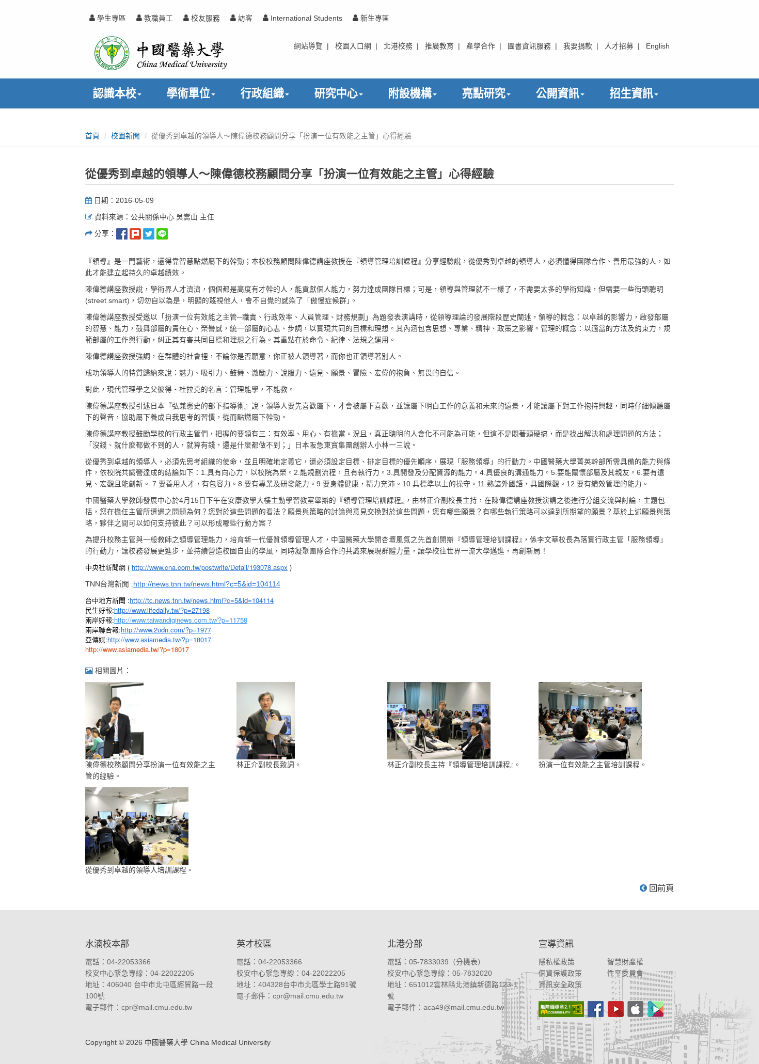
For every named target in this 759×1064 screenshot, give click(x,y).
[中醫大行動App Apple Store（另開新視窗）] (635, 1009)
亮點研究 (483, 93)
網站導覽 (308, 46)
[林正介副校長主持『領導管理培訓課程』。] (439, 720)
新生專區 (373, 18)
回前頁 (660, 888)
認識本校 (114, 93)
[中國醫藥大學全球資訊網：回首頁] (159, 52)
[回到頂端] (740, 1045)
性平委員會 (625, 973)
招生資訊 (631, 93)
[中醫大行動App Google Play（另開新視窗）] (655, 1009)
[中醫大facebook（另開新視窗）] (596, 1009)
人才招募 (619, 46)
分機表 (467, 962)
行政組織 (262, 93)
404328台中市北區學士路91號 (307, 985)
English (658, 46)
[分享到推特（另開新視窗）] (148, 233)
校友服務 (204, 18)
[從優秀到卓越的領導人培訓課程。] (136, 826)
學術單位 (188, 93)
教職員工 (157, 18)
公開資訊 (557, 93)
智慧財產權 (625, 962)
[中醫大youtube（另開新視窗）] (616, 1009)
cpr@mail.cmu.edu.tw (156, 1007)
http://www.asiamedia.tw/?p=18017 (159, 639)
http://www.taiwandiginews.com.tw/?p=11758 (180, 620)
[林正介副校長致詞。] (265, 720)
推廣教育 (439, 46)
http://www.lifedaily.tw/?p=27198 (162, 610)
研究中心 (336, 93)
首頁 (92, 136)
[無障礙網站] (561, 1009)
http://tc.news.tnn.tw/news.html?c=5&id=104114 (202, 600)
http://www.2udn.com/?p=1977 (166, 629)
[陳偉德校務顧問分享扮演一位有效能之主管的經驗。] (114, 720)
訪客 (244, 18)
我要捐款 (577, 46)
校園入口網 (353, 46)
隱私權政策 (557, 962)
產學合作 (480, 46)
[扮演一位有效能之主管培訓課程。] (590, 720)
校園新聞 (125, 136)
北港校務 (398, 46)
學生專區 (110, 18)
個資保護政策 (560, 973)
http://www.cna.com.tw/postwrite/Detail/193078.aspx (210, 567)
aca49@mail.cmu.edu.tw (463, 1007)
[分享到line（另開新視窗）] (162, 233)
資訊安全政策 (560, 985)
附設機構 (410, 93)
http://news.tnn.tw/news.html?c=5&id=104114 (206, 584)
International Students (305, 18)
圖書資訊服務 (529, 46)
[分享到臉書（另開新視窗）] (122, 233)
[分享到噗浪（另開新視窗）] (135, 233)
